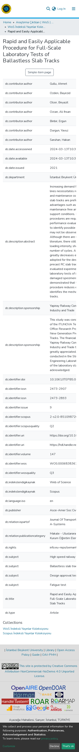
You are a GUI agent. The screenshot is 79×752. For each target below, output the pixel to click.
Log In (61, 9)
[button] (53, 8)
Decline (54, 746)
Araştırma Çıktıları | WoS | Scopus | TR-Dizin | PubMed (35, 22)
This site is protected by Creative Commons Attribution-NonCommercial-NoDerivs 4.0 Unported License (41, 671)
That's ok (68, 746)
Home (7, 22)
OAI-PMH (49, 655)
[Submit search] (48, 8)
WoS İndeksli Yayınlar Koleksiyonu (27, 27)
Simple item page (39, 72)
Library (50, 650)
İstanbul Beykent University (24, 650)
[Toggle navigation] (73, 9)
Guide (35, 655)
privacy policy (49, 738)
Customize (9, 746)
